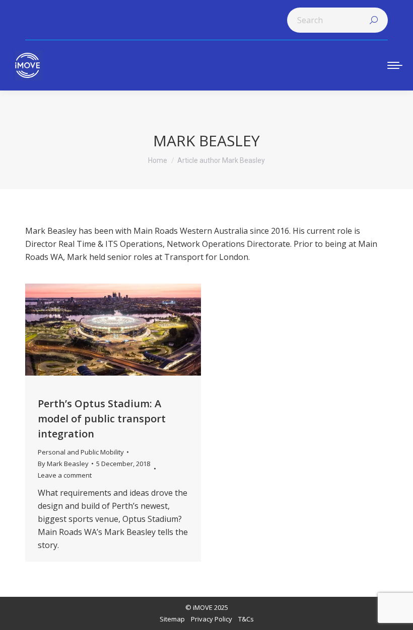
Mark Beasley (206, 140)
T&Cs (246, 618)
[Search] (374, 20)
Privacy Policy (211, 618)
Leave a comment (65, 475)
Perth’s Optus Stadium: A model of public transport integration (102, 418)
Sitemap (172, 618)
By (63, 463)
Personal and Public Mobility (81, 452)
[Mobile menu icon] (395, 65)
